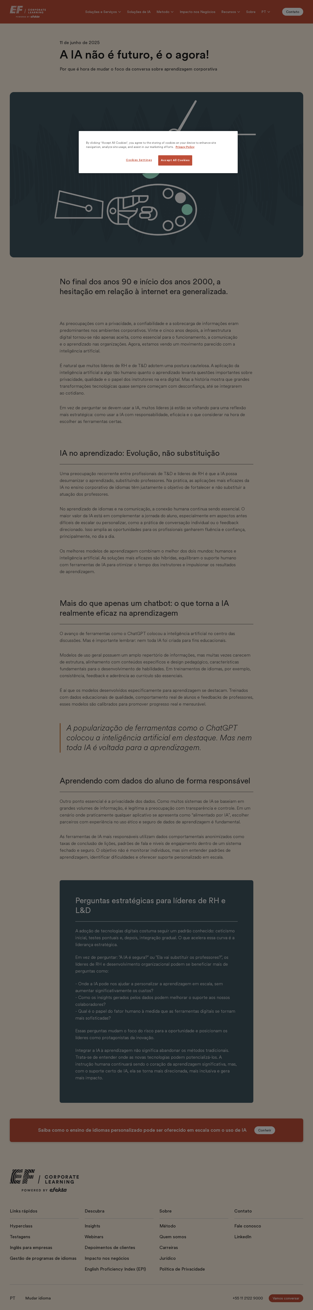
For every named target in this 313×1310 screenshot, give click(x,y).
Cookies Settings (139, 160)
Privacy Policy (185, 147)
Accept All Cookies (175, 160)
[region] (158, 152)
